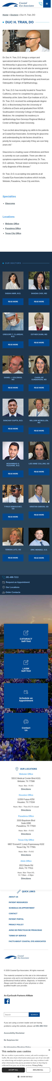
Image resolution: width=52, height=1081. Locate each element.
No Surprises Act (11, 1040)
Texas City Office (13, 233)
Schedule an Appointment (22, 908)
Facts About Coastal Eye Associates (27, 941)
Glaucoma (10, 203)
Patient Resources (18, 902)
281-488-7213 (41, 1026)
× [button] (49, 1050)
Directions (26, 789)
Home (5, 15)
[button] (47, 4)
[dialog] (26, 1064)
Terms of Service (17, 936)
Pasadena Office (13, 228)
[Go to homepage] (17, 4)
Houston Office (26, 795)
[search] (34, 1014)
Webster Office (12, 224)
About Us (13, 897)
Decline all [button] (38, 1070)
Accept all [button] (13, 1070)
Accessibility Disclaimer (14, 1033)
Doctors (14, 15)
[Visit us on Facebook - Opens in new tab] (7, 1000)
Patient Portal (16, 919)
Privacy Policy (16, 925)
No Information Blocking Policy (17, 1047)
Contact (13, 914)
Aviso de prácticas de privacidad (25, 930)
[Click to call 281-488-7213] (41, 4)
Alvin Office (26, 861)
